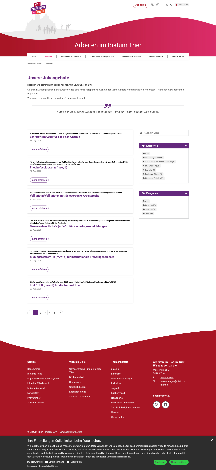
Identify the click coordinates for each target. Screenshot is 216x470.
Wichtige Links (77, 361)
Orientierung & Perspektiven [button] (102, 56)
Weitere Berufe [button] (178, 56)
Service (31, 361)
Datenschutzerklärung (118, 456)
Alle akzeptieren (179, 462)
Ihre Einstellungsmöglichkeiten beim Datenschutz (64, 441)
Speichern (160, 462)
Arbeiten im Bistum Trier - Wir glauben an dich (169, 363)
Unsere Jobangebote (48, 77)
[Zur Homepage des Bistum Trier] (182, 4)
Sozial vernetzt (161, 395)
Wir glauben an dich (34, 63)
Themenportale (119, 361)
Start (34, 56)
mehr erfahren (39, 149)
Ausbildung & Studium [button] (131, 56)
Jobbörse (48, 56)
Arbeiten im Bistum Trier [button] (71, 56)
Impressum (32, 466)
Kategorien (152, 145)
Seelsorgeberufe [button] (156, 56)
